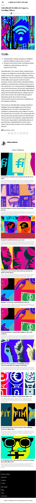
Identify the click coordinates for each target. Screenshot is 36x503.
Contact (3, 480)
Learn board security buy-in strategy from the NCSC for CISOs (17, 177)
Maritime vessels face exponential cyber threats (15, 302)
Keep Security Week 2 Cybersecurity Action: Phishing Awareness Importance (16, 428)
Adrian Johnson (17, 13)
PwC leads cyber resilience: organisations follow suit (16, 396)
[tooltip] (9, 133)
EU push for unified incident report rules (13, 240)
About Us (4, 477)
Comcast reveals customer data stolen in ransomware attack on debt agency (17, 271)
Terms (3, 483)
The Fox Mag (29, 500)
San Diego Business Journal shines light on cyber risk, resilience (16, 333)
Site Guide (4, 487)
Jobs (2, 493)
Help (2, 490)
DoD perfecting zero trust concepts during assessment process (17, 209)
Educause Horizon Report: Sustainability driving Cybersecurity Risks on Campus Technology (15, 364)
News (2, 5)
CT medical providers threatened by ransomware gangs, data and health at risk (17, 461)
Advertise (4, 496)
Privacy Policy (5, 474)
